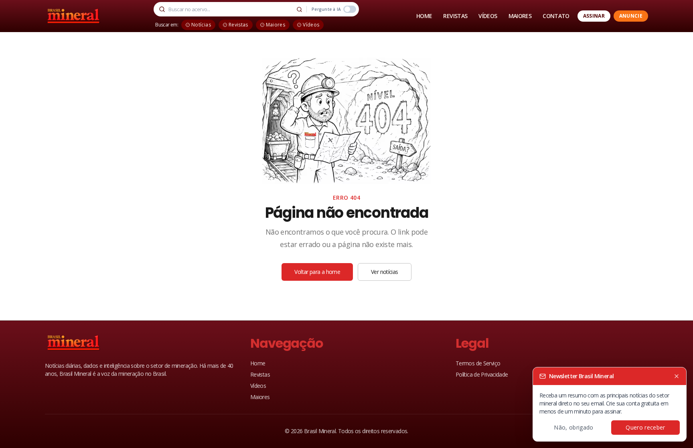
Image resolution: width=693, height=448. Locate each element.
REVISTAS (455, 16)
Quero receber (645, 427)
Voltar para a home (317, 272)
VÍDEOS (487, 16)
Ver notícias (384, 272)
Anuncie (630, 15)
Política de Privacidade (482, 374)
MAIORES (520, 16)
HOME (424, 16)
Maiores (260, 397)
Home (257, 363)
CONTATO (556, 16)
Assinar (594, 15)
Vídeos (258, 385)
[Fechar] (676, 376)
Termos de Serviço (478, 363)
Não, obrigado (574, 427)
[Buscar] (299, 9)
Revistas (260, 374)
